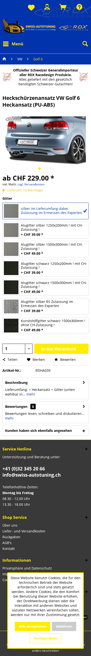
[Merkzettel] (31, 8)
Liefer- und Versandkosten (23, 531)
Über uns (9, 525)
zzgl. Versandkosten (30, 184)
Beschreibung (16, 382)
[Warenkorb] (63, 7)
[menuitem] (31, 8)
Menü (17, 44)
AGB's (7, 542)
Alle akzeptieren (32, 626)
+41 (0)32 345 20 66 (23, 469)
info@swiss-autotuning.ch (31, 475)
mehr (30, 394)
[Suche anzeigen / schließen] (85, 44)
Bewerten (67, 359)
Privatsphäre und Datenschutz (27, 568)
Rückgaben (11, 537)
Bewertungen (16, 406)
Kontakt (8, 548)
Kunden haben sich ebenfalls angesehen (38, 430)
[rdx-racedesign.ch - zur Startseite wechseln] (45, 26)
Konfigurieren (45, 638)
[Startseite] (4, 59)
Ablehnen (64, 626)
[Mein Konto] (47, 7)
